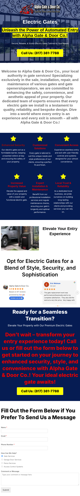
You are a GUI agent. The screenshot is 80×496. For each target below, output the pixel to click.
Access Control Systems (13, 467)
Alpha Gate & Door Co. (19, 286)
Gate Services (9, 456)
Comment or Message (10, 471)
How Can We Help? (9, 453)
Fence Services (10, 463)
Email (4, 436)
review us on (15, 298)
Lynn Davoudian (56, 283)
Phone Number (8, 444)
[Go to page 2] (59, 305)
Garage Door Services (12, 460)
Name (4, 427)
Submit (6, 490)
